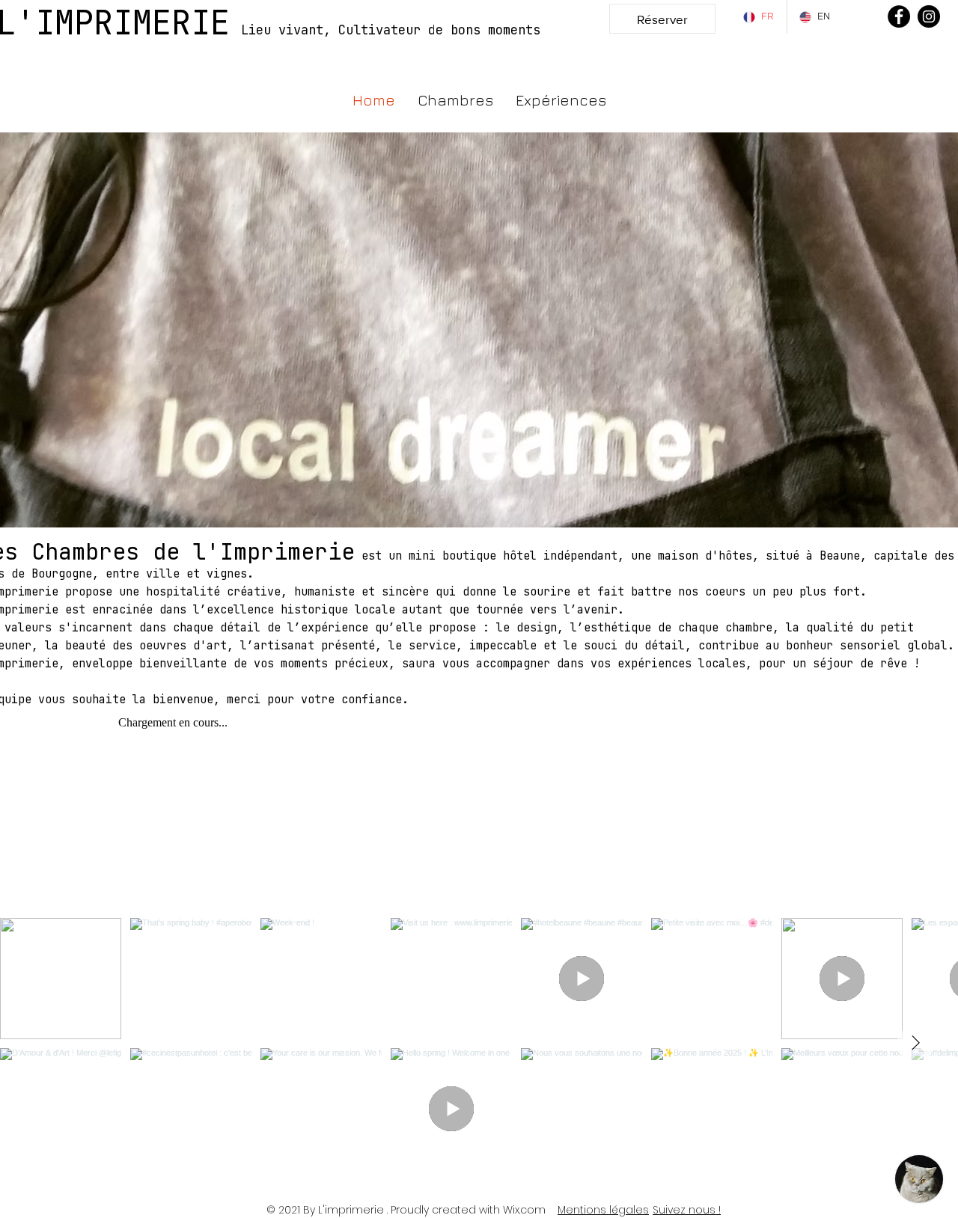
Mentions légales (603, 1209)
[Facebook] (899, 16)
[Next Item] (915, 1043)
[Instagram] (929, 16)
